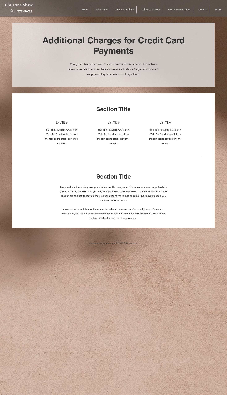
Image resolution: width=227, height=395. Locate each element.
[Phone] (12, 11)
